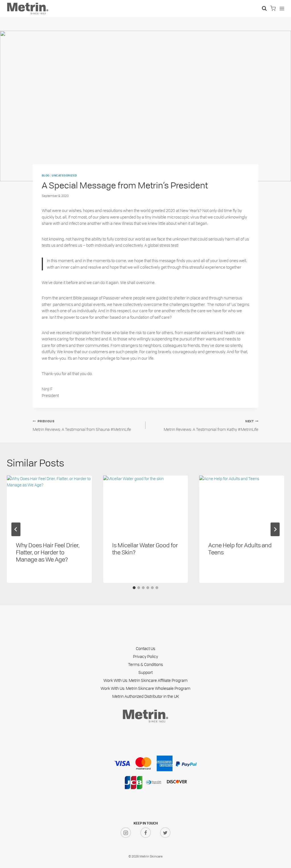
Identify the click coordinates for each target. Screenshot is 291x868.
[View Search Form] (264, 8)
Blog (46, 175)
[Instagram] (125, 832)
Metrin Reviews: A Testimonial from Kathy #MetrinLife (211, 426)
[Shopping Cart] (273, 8)
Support (145, 672)
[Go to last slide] (15, 529)
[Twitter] (165, 832)
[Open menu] (282, 8)
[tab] (134, 587)
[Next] (275, 529)
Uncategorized (64, 175)
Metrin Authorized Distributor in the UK (145, 696)
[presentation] (49, 504)
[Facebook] (145, 832)
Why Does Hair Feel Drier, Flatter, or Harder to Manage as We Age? (48, 552)
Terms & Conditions (145, 664)
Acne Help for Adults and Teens (240, 548)
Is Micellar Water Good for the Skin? (145, 548)
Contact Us (145, 648)
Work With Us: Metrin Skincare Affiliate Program (145, 680)
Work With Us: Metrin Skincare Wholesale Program (145, 688)
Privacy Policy (145, 656)
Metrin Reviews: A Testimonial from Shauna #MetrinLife (82, 426)
